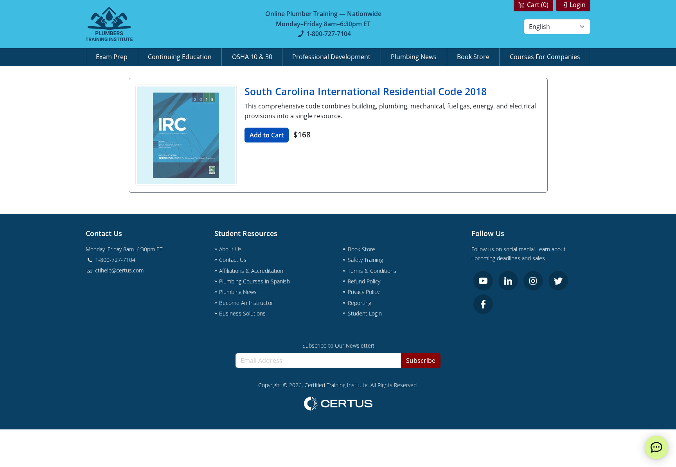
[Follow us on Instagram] (533, 280)
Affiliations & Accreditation (251, 270)
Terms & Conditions (372, 270)
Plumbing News (414, 56)
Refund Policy (364, 281)
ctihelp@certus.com (118, 270)
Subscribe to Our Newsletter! (338, 345)
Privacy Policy (363, 292)
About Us (230, 249)
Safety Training (365, 259)
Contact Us (232, 259)
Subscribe (420, 360)
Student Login (365, 313)
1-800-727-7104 (328, 33)
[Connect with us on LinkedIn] (508, 280)
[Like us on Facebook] (483, 304)
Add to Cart (267, 135)
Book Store (473, 56)
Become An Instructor (246, 303)
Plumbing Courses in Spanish (254, 281)
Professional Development (331, 56)
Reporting (359, 303)
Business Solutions (242, 313)
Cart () (537, 4)
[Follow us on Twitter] (558, 280)
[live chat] (656, 447)
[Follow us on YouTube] (483, 280)
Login (578, 4)
